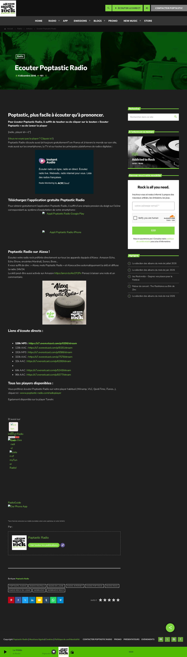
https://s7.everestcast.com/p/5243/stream (49, 370)
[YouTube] (160, 639)
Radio (20, 56)
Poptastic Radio (38, 537)
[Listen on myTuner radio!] (13, 426)
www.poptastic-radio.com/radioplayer (40, 393)
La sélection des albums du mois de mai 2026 (153, 296)
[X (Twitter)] (167, 639)
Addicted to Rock (143, 159)
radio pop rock (94, 586)
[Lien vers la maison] (8, 8)
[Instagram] (174, 639)
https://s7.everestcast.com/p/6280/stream (49, 361)
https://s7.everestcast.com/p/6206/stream (53, 343)
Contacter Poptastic (169, 8)
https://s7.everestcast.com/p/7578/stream (50, 357)
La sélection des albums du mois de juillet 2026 (154, 263)
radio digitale (37, 586)
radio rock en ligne (19, 590)
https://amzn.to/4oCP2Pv (67, 273)
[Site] (62, 545)
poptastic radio (17, 586)
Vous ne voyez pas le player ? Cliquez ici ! (31, 138)
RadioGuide (14, 502)
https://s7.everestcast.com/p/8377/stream (49, 374)
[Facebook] (180, 639)
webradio (39, 590)
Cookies (49, 639)
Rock (135, 154)
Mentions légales (37, 639)
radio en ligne (56, 586)
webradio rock (56, 590)
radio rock (112, 586)
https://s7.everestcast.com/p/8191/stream (50, 347)
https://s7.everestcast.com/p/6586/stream (50, 352)
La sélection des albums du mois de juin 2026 (153, 269)
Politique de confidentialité (66, 639)
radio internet (75, 586)
